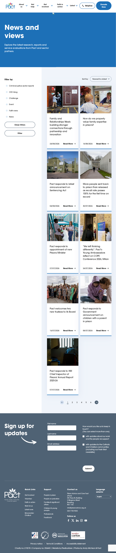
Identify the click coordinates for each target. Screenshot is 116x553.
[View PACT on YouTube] (86, 520)
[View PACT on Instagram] (81, 520)
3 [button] (76, 402)
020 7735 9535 (72, 511)
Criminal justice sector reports (21, 86)
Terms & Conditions (54, 544)
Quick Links (30, 489)
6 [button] (90, 402)
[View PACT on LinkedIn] (77, 520)
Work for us (29, 506)
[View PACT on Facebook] (68, 520)
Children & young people (50, 509)
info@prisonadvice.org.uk (76, 508)
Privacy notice (36, 544)
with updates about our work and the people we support (98, 437)
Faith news (13, 110)
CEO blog (13, 92)
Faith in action (30, 502)
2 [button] (72, 402)
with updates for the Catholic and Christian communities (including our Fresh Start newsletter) (98, 448)
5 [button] (86, 402)
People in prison (50, 495)
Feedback (48, 517)
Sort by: (85, 79)
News (11, 117)
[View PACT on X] (72, 520)
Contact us (72, 489)
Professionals (48, 514)
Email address (53, 444)
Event (11, 104)
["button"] (62, 402)
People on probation (51, 499)
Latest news (29, 510)
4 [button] (81, 402)
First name (51, 423)
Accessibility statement (76, 544)
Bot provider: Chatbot (29, 514)
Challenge (13, 98)
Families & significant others (51, 503)
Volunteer (28, 499)
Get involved (29, 495)
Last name (51, 434)
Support (47, 489)
